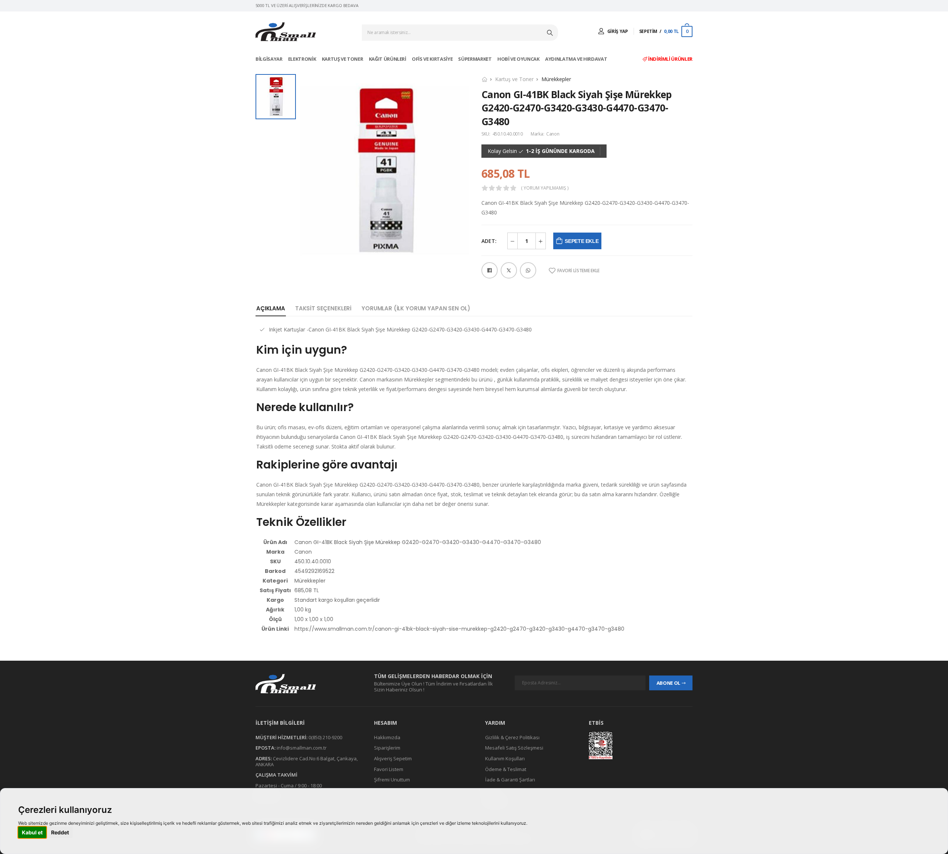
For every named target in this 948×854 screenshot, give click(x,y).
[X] (509, 270)
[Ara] (550, 32)
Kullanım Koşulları (505, 758)
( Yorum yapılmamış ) (544, 188)
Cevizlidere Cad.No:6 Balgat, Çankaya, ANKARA (307, 761)
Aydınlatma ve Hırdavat (576, 59)
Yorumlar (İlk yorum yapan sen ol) (415, 308)
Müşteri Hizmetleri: (281, 737)
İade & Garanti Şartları (510, 779)
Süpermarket (475, 59)
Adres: (264, 758)
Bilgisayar (269, 59)
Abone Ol (668, 683)
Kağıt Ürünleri (388, 59)
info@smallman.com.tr (302, 747)
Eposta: (266, 747)
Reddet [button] (60, 832)
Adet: (489, 240)
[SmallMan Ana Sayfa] (286, 31)
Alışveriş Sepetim (393, 758)
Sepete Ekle (581, 241)
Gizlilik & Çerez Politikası (512, 737)
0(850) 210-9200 (325, 737)
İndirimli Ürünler (669, 59)
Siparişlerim (387, 747)
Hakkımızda (387, 737)
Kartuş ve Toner (343, 59)
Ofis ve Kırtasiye (433, 59)
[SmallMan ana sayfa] (307, 683)
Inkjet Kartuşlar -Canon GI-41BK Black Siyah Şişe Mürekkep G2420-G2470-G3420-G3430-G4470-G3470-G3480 (400, 329)
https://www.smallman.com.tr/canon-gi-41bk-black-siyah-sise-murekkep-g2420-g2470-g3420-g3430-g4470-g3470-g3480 (459, 629)
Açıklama (270, 308)
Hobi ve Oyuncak (518, 59)
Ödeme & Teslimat (505, 769)
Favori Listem (388, 769)
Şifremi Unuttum (392, 779)
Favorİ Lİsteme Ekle (578, 270)
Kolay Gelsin (502, 151)
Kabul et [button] (32, 832)
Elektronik (302, 59)
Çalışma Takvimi (276, 774)
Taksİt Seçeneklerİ (323, 308)
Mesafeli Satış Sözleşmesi (514, 747)
